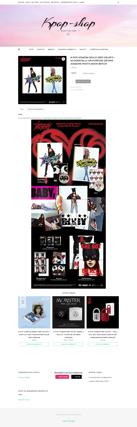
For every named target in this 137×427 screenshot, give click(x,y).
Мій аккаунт (55, 2)
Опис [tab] (22, 109)
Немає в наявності (34, 344)
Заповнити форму (24, 377)
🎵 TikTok (76, 377)
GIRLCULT (83, 49)
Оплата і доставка (32, 2)
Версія (73, 73)
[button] (63, 59)
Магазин (21, 2)
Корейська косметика (99, 49)
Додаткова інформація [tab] (35, 109)
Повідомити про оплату (69, 2)
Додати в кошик (83, 81)
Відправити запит (24, 400)
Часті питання (45, 2)
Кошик (81, 2)
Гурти (31, 49)
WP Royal (78, 414)
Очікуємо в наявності (67, 49)
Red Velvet (80, 90)
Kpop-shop (68, 23)
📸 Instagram (62, 377)
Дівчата (51, 49)
